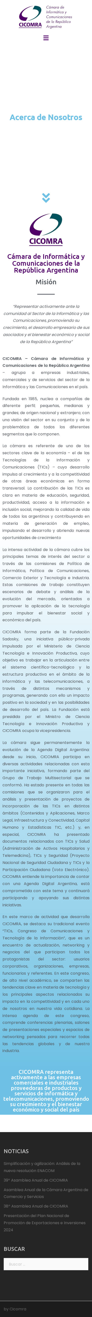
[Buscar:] (46, 1264)
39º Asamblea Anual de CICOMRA (36, 1180)
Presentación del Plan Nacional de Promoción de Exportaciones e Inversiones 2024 (45, 1223)
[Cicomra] (46, 17)
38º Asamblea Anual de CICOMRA (36, 1206)
